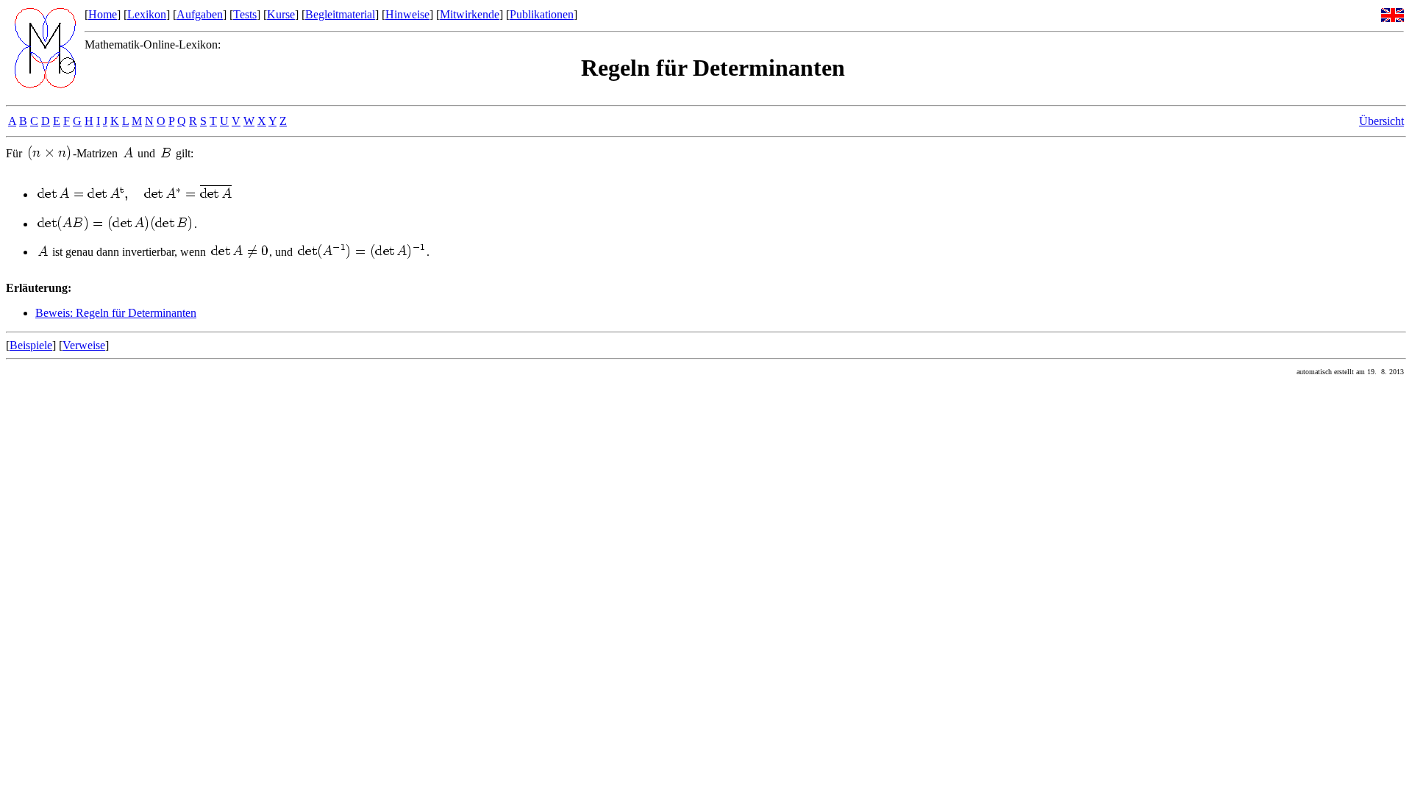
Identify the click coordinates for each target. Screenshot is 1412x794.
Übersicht (1381, 121)
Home (102, 14)
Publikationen (542, 14)
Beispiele (31, 345)
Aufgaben (199, 14)
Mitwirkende (469, 14)
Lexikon (146, 14)
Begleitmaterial (340, 14)
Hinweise (407, 14)
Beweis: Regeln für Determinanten (115, 313)
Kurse (281, 14)
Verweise (84, 345)
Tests (245, 14)
